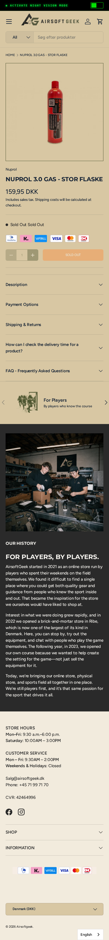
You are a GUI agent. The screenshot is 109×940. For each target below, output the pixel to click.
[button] (100, 21)
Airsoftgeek (24, 927)
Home (10, 55)
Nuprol (11, 169)
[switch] (97, 5)
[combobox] (54, 37)
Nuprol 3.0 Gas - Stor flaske (44, 55)
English (86, 934)
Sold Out (73, 255)
